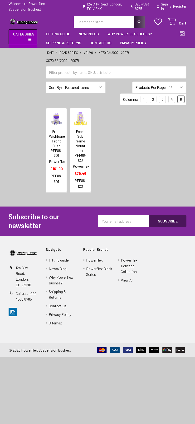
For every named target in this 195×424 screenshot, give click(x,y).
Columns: (130, 99)
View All (127, 280)
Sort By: (55, 87)
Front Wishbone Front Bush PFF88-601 (57, 143)
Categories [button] (23, 34)
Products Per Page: (150, 87)
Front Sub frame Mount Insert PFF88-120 (80, 145)
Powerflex (94, 260)
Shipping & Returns (63, 43)
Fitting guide (58, 34)
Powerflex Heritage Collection (129, 266)
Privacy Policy (133, 43)
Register (179, 6)
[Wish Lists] (159, 21)
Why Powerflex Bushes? (129, 34)
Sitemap (55, 323)
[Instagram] (182, 33)
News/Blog (89, 34)
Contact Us (100, 43)
